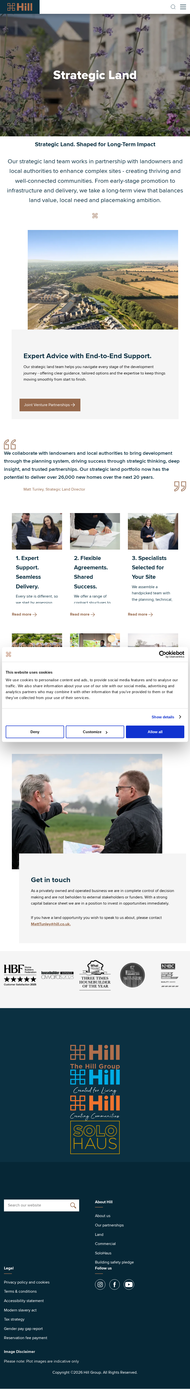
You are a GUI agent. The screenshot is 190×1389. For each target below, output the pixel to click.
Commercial (105, 1243)
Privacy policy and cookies (26, 1282)
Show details (163, 717)
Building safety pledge (114, 1262)
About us (102, 1215)
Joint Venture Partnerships (47, 404)
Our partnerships (109, 1225)
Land (99, 1234)
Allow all (155, 732)
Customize (92, 732)
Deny (34, 732)
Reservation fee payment (25, 1337)
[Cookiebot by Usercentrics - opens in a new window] (162, 654)
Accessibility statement (24, 1300)
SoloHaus (103, 1253)
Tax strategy (14, 1319)
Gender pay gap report (23, 1328)
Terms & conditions (20, 1291)
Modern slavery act (20, 1310)
